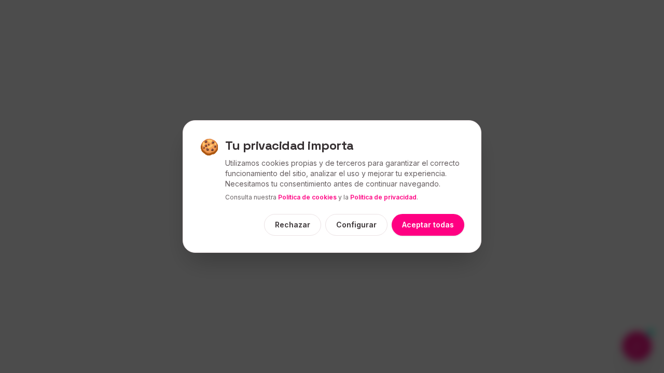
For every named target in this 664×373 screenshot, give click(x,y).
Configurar (356, 224)
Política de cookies (307, 197)
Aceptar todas (428, 224)
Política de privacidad (383, 197)
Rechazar (292, 224)
